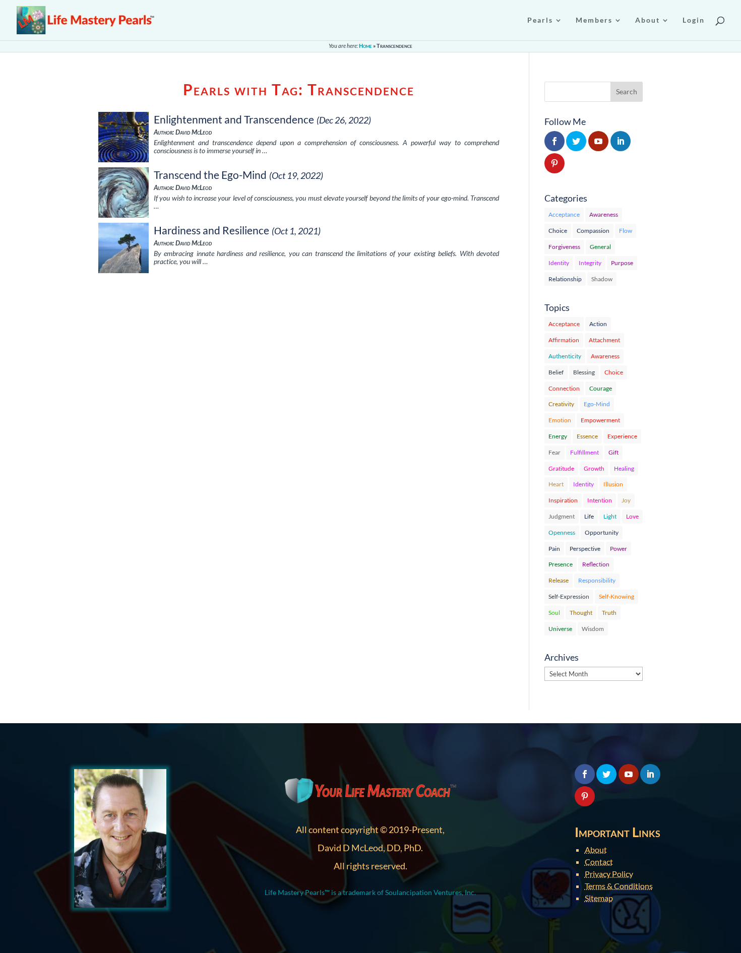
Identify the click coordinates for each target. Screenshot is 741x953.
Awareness (603, 214)
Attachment (604, 340)
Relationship (565, 279)
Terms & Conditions (619, 886)
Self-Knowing (616, 596)
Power (618, 548)
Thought (581, 612)
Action (598, 324)
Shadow (601, 279)
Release (558, 580)
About (596, 849)
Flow (625, 230)
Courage (600, 388)
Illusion (613, 484)
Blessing (584, 372)
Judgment (561, 516)
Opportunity (602, 532)
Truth (609, 612)
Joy (626, 500)
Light (609, 516)
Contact (599, 861)
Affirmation (563, 340)
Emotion (559, 420)
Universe (560, 628)
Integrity (590, 263)
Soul (554, 612)
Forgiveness (564, 246)
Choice (557, 230)
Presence (560, 564)
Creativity (561, 404)
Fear (554, 452)
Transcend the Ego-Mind (210, 174)
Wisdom (593, 628)
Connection (564, 388)
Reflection (595, 564)
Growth (594, 468)
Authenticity (564, 356)
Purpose (622, 263)
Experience (622, 436)
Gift (613, 452)
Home (365, 45)
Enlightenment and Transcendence (234, 119)
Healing (624, 468)
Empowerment (600, 420)
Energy (557, 436)
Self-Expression (568, 596)
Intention (599, 500)
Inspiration (563, 500)
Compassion (593, 230)
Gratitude (561, 468)
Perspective (585, 548)
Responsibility (596, 580)
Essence (587, 436)
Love (632, 516)
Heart (556, 484)
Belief (556, 372)
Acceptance (564, 214)
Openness (561, 532)
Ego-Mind (597, 404)
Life (589, 516)
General (600, 246)
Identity (558, 263)
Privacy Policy (609, 873)
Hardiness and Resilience (211, 230)
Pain (554, 548)
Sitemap (599, 898)
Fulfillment (584, 452)
